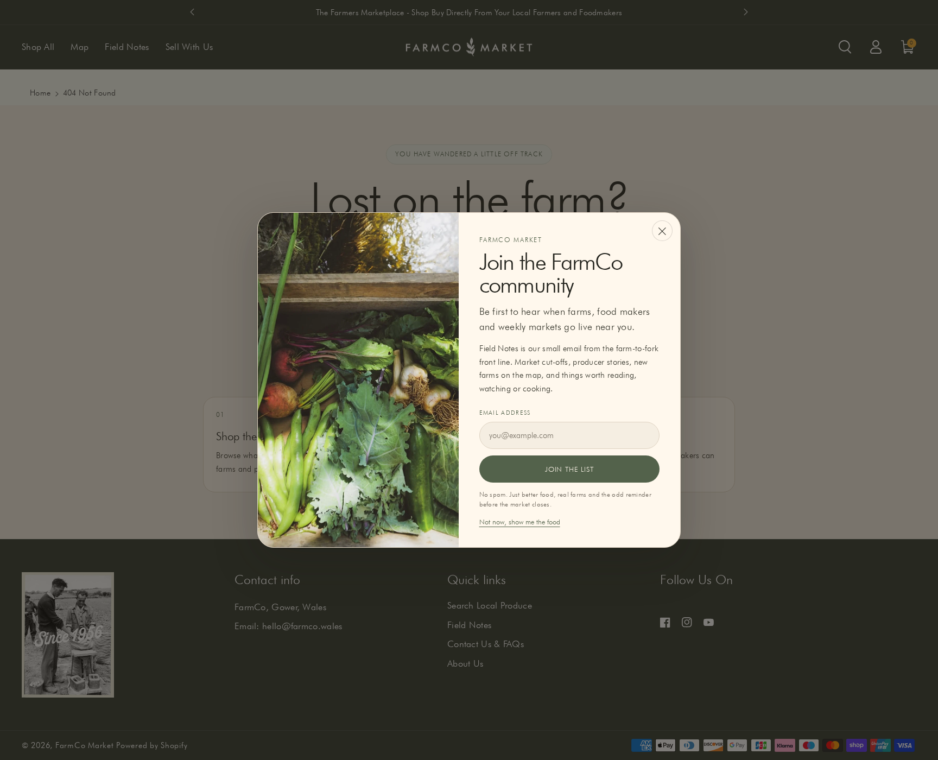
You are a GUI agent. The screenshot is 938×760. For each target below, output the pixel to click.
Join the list (569, 469)
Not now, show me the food (519, 521)
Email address (505, 412)
